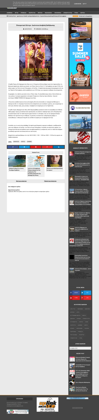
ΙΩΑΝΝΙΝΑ (9, 12)
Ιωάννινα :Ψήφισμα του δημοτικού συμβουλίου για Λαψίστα (81, 229)
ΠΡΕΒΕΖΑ (23, 12)
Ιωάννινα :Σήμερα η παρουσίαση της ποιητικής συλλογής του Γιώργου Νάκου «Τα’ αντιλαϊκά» (83, 202)
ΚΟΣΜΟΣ (72, 328)
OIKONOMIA (80, 309)
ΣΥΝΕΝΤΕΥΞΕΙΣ (73, 338)
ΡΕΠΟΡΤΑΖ (81, 334)
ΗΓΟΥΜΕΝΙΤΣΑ (73, 321)
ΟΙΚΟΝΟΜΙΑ (57, 12)
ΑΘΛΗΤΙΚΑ (87, 309)
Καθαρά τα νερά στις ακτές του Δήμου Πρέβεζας (16, 169)
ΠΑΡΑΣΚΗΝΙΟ (79, 328)
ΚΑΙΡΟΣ (82, 12)
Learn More (77, 3)
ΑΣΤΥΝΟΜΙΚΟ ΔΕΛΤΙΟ (75, 315)
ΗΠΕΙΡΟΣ (23, 141)
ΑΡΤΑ (16, 12)
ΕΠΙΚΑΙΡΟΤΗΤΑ (67, 12)
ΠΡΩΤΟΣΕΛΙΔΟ (73, 334)
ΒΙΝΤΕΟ (40, 12)
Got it (84, 3)
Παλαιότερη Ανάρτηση (50, 181)
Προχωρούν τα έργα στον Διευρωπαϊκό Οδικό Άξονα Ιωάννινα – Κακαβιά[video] (82, 178)
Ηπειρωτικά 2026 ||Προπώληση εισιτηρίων (55, 169)
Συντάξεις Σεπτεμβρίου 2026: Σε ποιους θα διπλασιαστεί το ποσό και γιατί (82, 165)
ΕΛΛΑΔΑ (79, 318)
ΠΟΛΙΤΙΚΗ (87, 328)
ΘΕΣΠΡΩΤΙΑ (32, 12)
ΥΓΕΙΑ (76, 12)
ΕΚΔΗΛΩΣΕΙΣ (48, 12)
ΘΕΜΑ (86, 321)
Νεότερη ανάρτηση (21, 181)
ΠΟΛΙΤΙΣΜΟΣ (73, 331)
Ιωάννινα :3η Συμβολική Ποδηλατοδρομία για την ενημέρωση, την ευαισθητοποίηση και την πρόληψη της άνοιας (34, 172)
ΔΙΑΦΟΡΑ (72, 318)
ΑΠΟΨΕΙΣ (72, 312)
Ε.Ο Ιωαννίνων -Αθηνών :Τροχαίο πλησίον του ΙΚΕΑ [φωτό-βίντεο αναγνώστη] (81, 191)
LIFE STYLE (72, 309)
